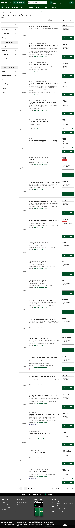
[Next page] (45, 488)
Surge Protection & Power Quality (48, 11)
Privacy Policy (21, 526)
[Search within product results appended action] (16, 25)
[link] (8, 502)
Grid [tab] (71, 20)
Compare (24, 35)
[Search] (45, 2)
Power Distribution (14, 11)
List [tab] (63, 20)
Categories (4, 11)
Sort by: (48, 19)
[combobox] (37, 2)
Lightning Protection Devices (40, 31)
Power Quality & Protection (29, 11)
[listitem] (58, 2)
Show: (67, 487)
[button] (19, 2)
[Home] (6, 2)
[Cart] (71, 2)
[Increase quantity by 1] (72, 33)
